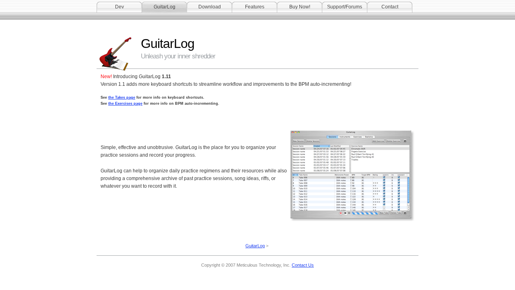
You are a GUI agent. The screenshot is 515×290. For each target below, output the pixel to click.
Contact (389, 6)
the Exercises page (125, 104)
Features (254, 6)
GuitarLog (164, 6)
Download (209, 6)
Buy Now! (299, 6)
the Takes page (121, 97)
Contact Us (303, 265)
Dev (119, 6)
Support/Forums (344, 6)
